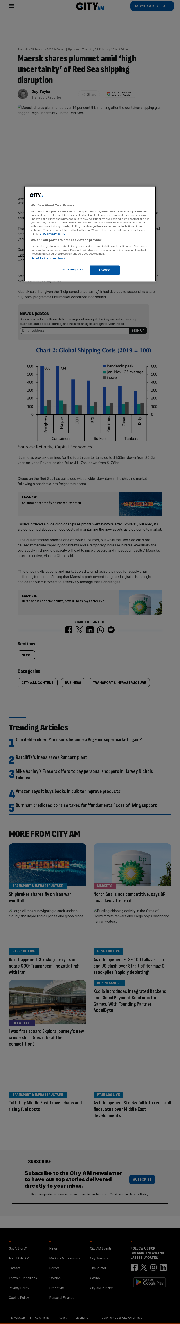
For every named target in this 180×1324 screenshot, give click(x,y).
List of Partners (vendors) (48, 258)
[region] (90, 234)
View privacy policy (52, 234)
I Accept (104, 269)
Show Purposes (72, 269)
